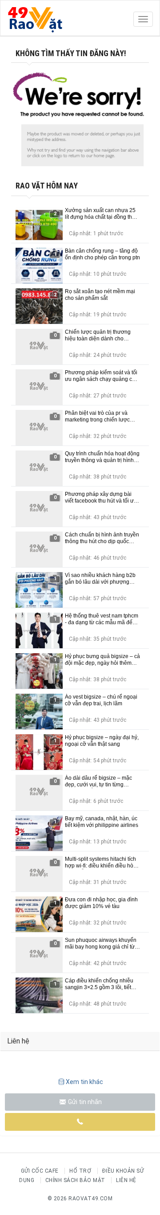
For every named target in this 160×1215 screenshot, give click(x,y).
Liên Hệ (126, 1180)
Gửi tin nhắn (84, 1101)
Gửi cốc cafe (40, 1171)
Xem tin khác (84, 1081)
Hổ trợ (80, 1171)
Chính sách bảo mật (75, 1180)
